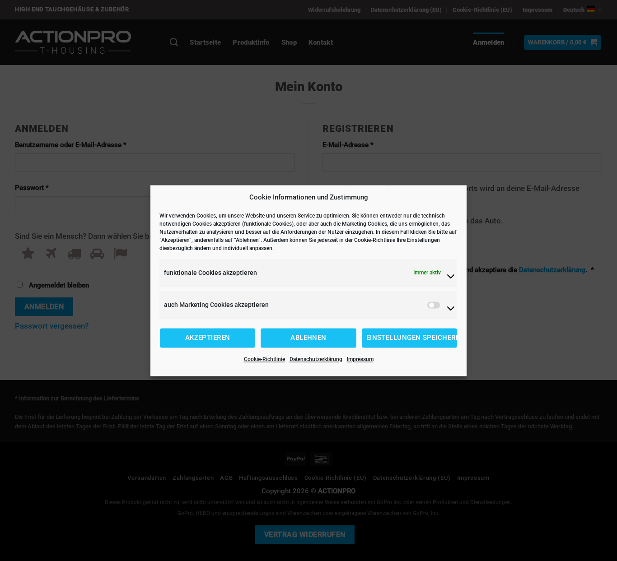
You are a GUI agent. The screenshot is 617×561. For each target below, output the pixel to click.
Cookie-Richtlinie (264, 359)
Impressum (360, 359)
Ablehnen (308, 338)
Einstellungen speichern (412, 338)
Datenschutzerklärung (316, 359)
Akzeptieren (207, 338)
